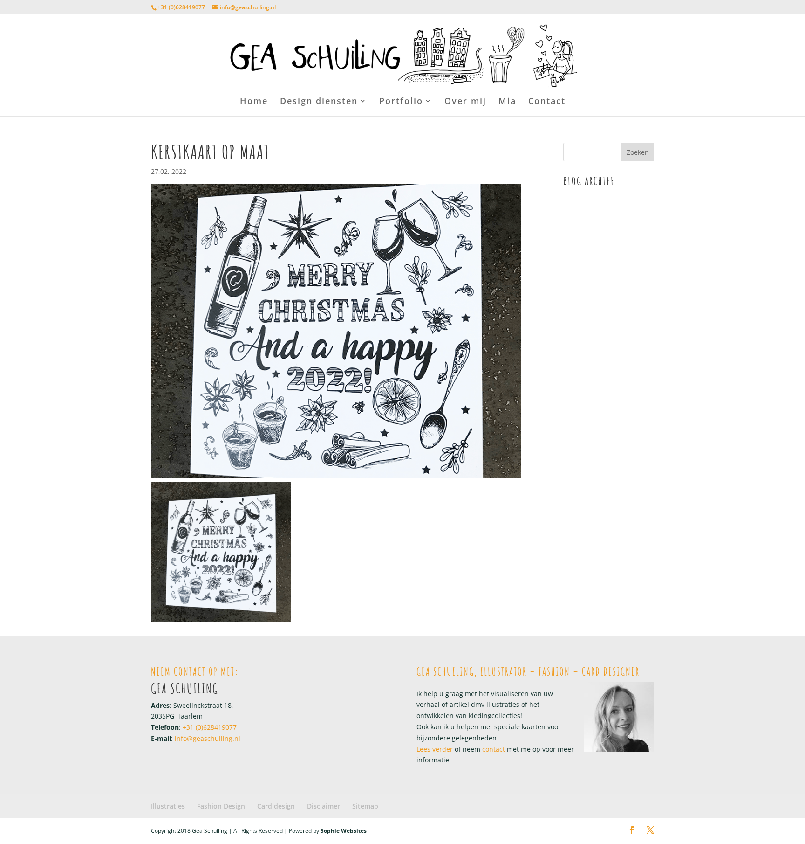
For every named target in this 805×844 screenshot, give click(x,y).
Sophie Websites (344, 831)
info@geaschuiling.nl (207, 738)
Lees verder (434, 749)
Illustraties (168, 806)
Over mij (465, 101)
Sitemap (365, 806)
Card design (276, 806)
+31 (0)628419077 (181, 7)
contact (492, 749)
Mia (507, 101)
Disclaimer (323, 806)
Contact (547, 101)
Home (254, 101)
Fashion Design (221, 806)
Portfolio (401, 101)
